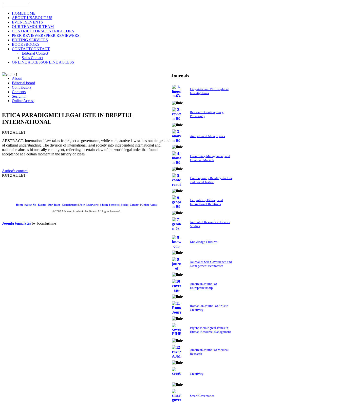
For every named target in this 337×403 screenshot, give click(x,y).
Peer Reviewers (88, 204)
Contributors (69, 204)
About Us (30, 204)
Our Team (54, 204)
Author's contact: (15, 171)
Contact (134, 204)
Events (42, 204)
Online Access (149, 204)
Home (20, 204)
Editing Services (109, 204)
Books (124, 204)
